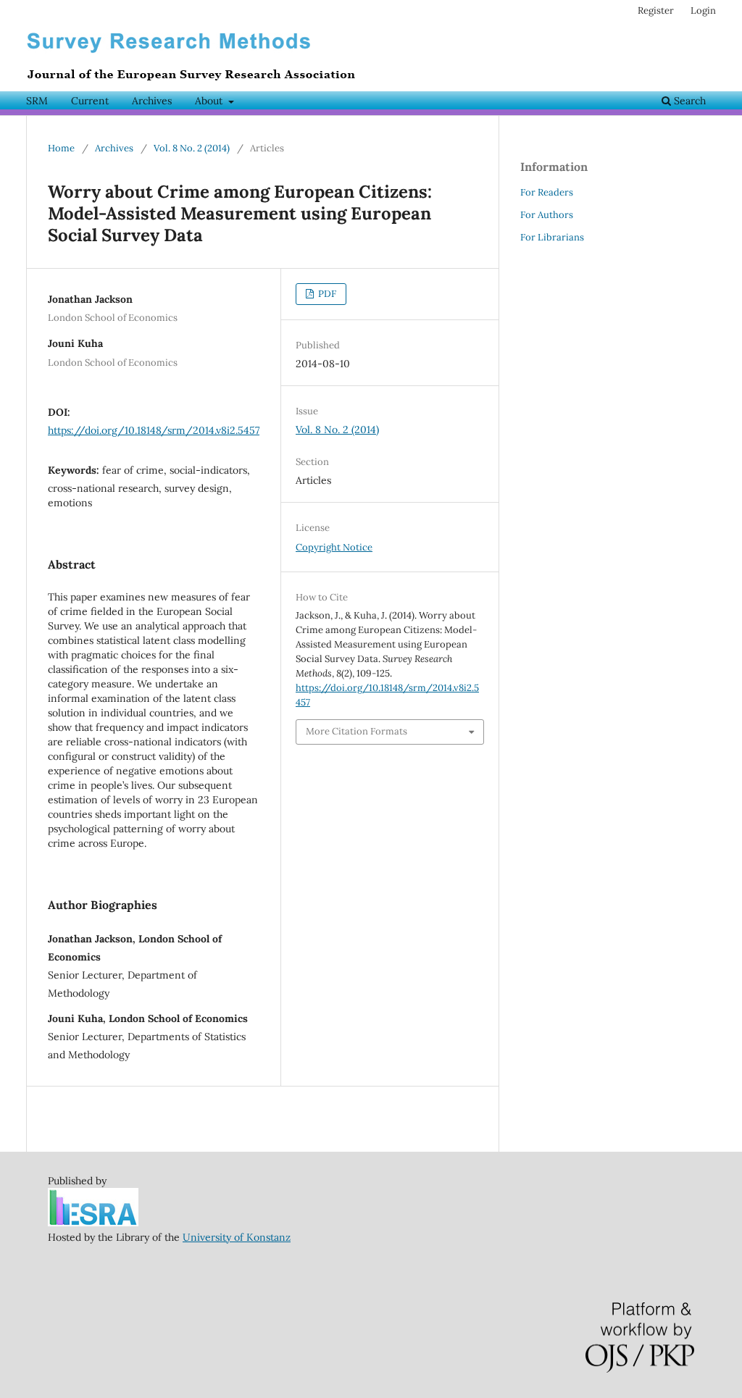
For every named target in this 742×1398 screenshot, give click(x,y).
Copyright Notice (334, 547)
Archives (152, 100)
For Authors (546, 215)
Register (656, 10)
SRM (37, 100)
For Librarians (552, 237)
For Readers (546, 192)
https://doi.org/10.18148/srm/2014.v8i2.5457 (153, 430)
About (210, 100)
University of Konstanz (237, 1237)
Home (61, 148)
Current (90, 100)
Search (688, 100)
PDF (326, 294)
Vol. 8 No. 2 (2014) (192, 148)
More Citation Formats (356, 731)
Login (703, 10)
